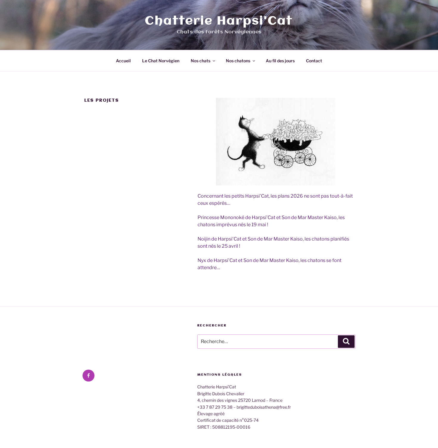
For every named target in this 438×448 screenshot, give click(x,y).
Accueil (123, 60)
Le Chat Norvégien (160, 60)
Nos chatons (238, 60)
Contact (314, 60)
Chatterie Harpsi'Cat (219, 21)
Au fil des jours (280, 60)
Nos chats (200, 60)
